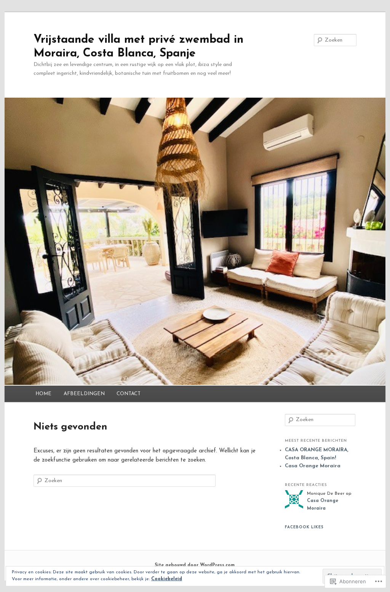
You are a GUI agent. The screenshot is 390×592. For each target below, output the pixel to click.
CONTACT (129, 393)
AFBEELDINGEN (84, 393)
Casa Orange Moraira (312, 465)
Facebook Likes (304, 527)
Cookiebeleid (166, 579)
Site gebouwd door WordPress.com (195, 565)
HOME (43, 393)
